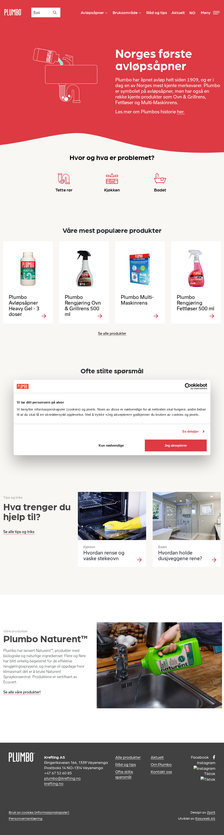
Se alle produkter (112, 333)
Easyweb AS (205, 818)
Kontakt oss (161, 771)
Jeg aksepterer (175, 445)
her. (181, 111)
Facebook (200, 757)
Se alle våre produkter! (22, 692)
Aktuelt (157, 757)
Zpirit (211, 812)
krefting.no (53, 783)
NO (192, 12)
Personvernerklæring (25, 818)
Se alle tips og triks (18, 532)
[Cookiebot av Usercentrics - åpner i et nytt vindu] (188, 386)
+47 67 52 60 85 (58, 772)
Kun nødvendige (111, 445)
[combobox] (45, 12)
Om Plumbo (161, 764)
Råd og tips (125, 764)
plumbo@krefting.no (62, 778)
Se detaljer (190, 431)
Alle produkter (128, 757)
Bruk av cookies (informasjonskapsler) (39, 812)
